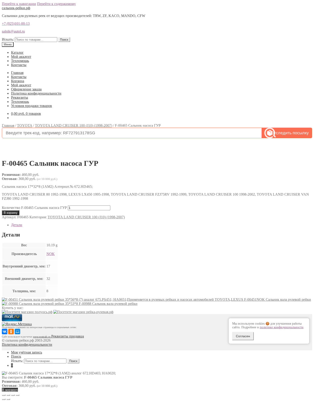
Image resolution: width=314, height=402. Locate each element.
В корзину (10, 212)
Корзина (17, 81)
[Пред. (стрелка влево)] (4, 399)
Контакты (18, 65)
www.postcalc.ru (42, 336)
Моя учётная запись (26, 352)
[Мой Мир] (17, 331)
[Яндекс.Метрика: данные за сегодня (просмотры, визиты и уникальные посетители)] (17, 324)
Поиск (64, 39)
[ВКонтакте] (4, 331)
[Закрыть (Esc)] (4, 395)
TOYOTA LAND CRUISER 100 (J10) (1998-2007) (73, 125)
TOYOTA (24, 125)
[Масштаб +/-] (17, 395)
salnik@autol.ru (13, 31)
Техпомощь (20, 61)
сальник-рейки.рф (16, 8)
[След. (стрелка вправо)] (8, 399)
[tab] (161, 225)
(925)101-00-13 (16, 23)
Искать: (8, 39)
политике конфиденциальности (281, 327)
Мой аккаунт (21, 57)
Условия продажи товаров (31, 106)
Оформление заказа (26, 89)
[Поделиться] (8, 395)
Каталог (17, 52)
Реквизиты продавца (67, 336)
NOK (50, 254)
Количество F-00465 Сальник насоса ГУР (34, 208)
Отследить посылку (290, 133)
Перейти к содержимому (56, 4)
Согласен (243, 336)
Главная (17, 73)
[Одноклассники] (11, 331)
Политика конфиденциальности (36, 93)
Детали (16, 225)
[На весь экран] (13, 395)
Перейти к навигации (19, 4)
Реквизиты (19, 97)
